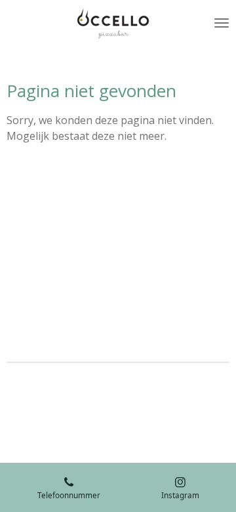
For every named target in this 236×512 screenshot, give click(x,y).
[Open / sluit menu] (221, 23)
